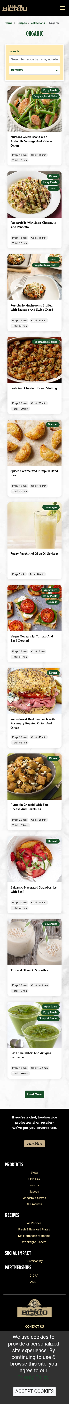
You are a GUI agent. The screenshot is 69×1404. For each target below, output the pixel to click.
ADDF (34, 1282)
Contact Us (34, 1326)
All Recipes (34, 1223)
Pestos (34, 1185)
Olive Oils (34, 1179)
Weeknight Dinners (34, 1242)
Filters (34, 70)
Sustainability (34, 1261)
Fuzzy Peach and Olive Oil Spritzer (34, 553)
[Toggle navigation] (62, 8)
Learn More (34, 1143)
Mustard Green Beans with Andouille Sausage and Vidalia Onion (31, 141)
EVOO (34, 1172)
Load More (34, 1094)
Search (14, 51)
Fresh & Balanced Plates (34, 1229)
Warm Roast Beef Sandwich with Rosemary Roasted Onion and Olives (33, 723)
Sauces (34, 1191)
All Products (34, 1204)
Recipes (22, 22)
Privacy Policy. (33, 1377)
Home (8, 22)
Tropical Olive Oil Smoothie (29, 970)
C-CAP (34, 1275)
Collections (38, 22)
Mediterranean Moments (34, 1236)
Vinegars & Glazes (34, 1198)
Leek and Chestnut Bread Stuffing (34, 388)
